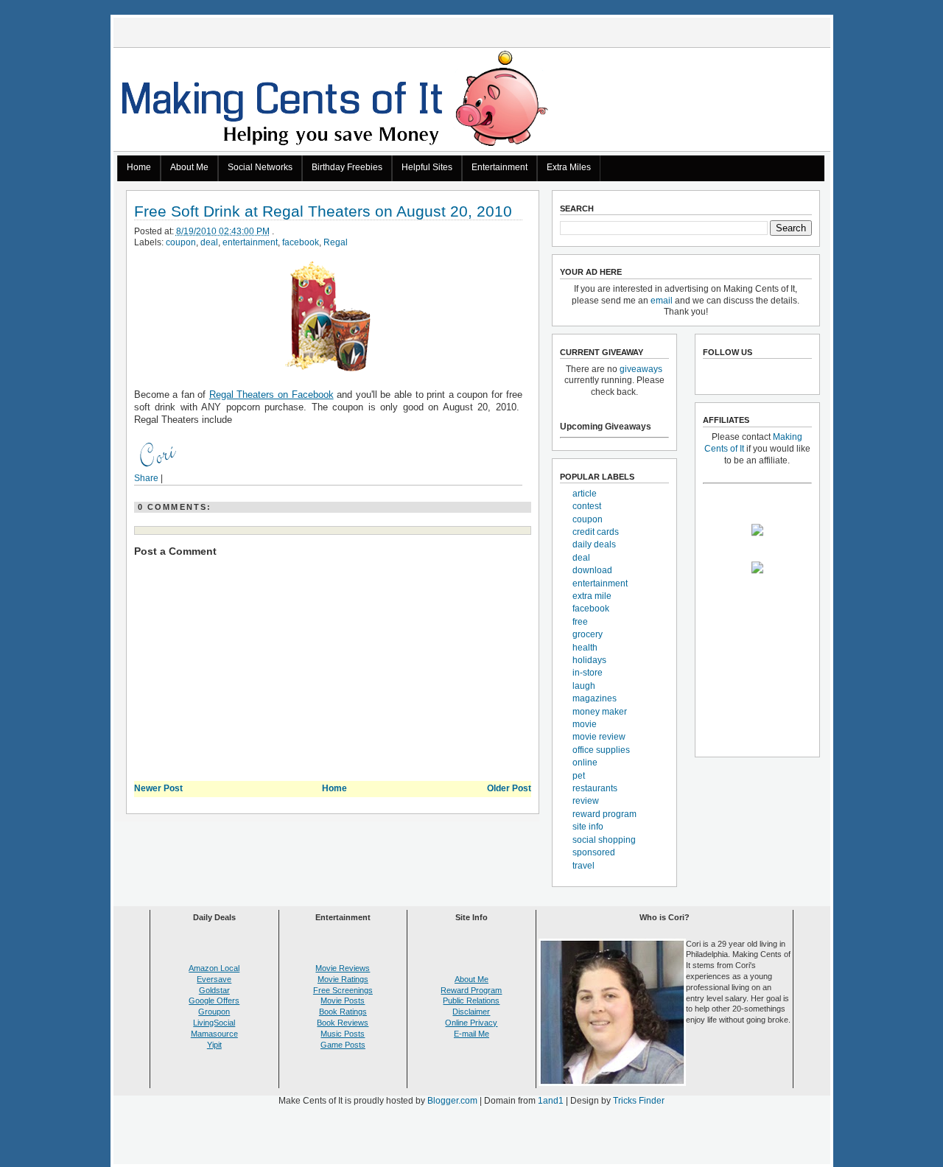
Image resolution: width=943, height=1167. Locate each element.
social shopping (604, 840)
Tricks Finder (639, 1101)
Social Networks (260, 167)
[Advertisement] (471, 1138)
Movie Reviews (342, 968)
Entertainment (499, 167)
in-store (587, 672)
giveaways (641, 369)
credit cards (595, 532)
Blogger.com (452, 1101)
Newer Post (158, 788)
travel (583, 866)
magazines (594, 698)
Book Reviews (342, 1022)
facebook (300, 242)
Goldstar (214, 990)
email (662, 300)
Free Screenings (343, 990)
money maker (599, 712)
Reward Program (471, 990)
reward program (604, 814)
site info (587, 826)
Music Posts (342, 1033)
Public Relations (471, 1000)
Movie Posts (342, 1000)
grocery (587, 634)
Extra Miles (569, 167)
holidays (589, 660)
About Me (189, 167)
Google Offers (214, 1000)
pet (578, 776)
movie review (598, 737)
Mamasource (214, 1033)
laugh (583, 686)
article (584, 493)
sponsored (593, 852)
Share (146, 478)
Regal (335, 242)
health (584, 647)
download (592, 570)
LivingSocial (214, 1022)
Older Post (509, 788)
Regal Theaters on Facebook (271, 394)
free (580, 622)
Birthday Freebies (347, 167)
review (585, 801)
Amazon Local (214, 968)
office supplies (601, 750)
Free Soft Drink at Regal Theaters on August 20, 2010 (323, 212)
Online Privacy (471, 1022)
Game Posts (342, 1044)
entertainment (250, 242)
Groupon (214, 1011)
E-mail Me (471, 1033)
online (584, 762)
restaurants (594, 788)
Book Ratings (343, 1011)
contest (586, 506)
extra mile (591, 596)
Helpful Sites (427, 167)
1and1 (551, 1101)
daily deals (594, 544)
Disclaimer (471, 1011)
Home (139, 167)
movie (584, 724)
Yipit (214, 1044)
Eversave (214, 979)
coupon (181, 242)
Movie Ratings (343, 979)
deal (209, 242)
